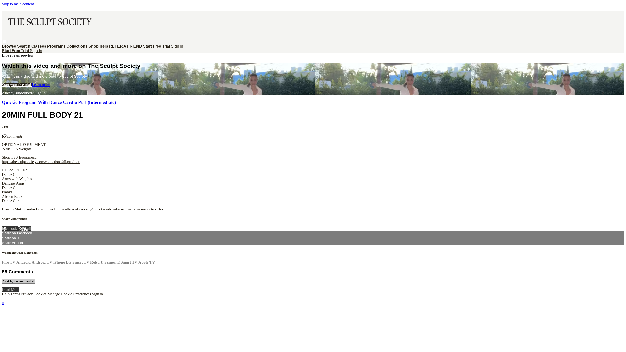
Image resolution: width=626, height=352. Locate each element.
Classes (38, 46)
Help (104, 46)
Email (26, 228)
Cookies (40, 294)
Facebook (10, 228)
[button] (4, 41)
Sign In (36, 51)
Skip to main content (18, 4)
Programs (56, 46)
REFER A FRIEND (125, 46)
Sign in (177, 46)
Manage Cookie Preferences (69, 294)
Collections (77, 46)
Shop (94, 46)
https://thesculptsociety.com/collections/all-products (41, 162)
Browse (9, 46)
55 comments (12, 136)
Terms (16, 294)
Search (24, 46)
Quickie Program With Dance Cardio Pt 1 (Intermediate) (59, 102)
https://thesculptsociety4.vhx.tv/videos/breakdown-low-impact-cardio (110, 209)
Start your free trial (17, 85)
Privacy (27, 294)
